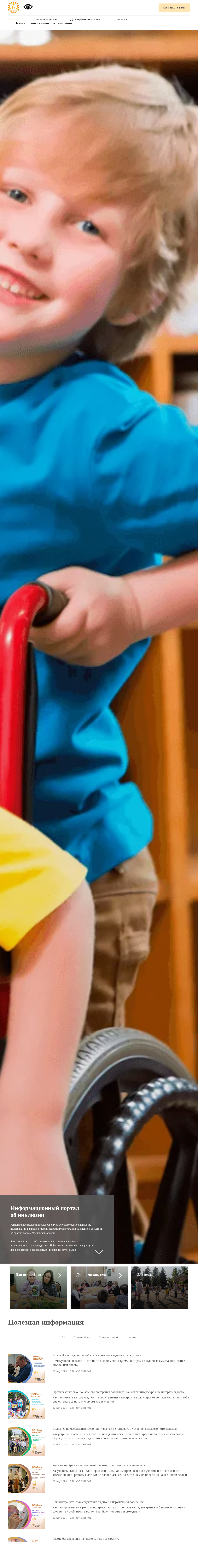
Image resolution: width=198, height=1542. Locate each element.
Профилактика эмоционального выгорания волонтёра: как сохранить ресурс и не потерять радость (118, 1392)
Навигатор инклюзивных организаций (43, 23)
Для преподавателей (85, 19)
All (63, 1337)
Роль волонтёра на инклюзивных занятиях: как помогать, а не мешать (99, 1465)
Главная (14, 19)
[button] (174, 7)
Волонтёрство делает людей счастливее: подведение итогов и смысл (98, 1355)
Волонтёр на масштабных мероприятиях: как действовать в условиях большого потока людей (115, 1428)
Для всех (120, 19)
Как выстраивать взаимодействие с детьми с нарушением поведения (98, 1502)
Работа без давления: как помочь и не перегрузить (86, 1538)
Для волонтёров (45, 19)
